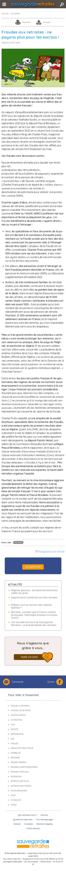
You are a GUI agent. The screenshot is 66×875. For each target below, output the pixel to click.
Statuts (17, 824)
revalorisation (19, 791)
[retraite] (33, 5)
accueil (5, 13)
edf (12, 739)
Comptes (28, 824)
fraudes (18, 542)
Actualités (15, 584)
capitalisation (18, 715)
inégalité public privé (22, 748)
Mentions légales (45, 824)
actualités (15, 13)
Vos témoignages (44, 819)
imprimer (26, 22)
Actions (44, 815)
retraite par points (21, 786)
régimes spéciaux (20, 772)
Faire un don (29, 657)
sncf (13, 795)
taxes (14, 805)
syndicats (16, 800)
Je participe (33, 566)
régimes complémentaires (24, 767)
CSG (13, 725)
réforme (15, 758)
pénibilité (16, 753)
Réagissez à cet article (51, 551)
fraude (14, 743)
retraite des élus (20, 781)
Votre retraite (33, 828)
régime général (19, 762)
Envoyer (47, 22)
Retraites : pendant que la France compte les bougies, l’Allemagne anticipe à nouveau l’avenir (34, 615)
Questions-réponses (22, 819)
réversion (16, 776)
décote (14, 729)
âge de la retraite (20, 706)
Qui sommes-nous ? (27, 815)
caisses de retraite (21, 710)
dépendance (17, 734)
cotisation (16, 720)
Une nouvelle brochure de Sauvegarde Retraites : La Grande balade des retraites (33, 624)
